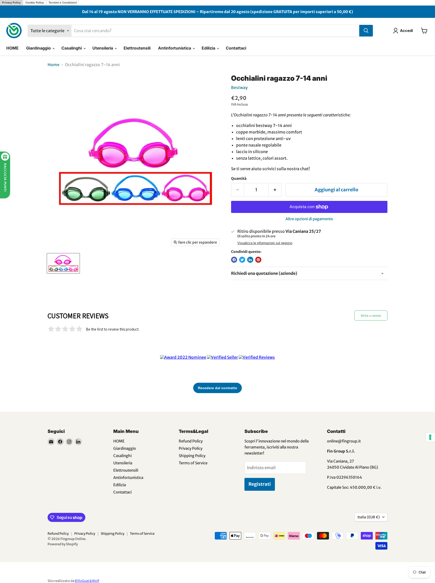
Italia (368, 517)
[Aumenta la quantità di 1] (275, 190)
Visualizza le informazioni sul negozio (264, 243)
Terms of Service (193, 463)
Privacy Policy (11, 2)
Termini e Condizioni (63, 2)
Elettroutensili (137, 48)
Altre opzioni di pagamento (309, 219)
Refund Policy (191, 441)
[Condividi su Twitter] (242, 260)
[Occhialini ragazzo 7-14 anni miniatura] (63, 263)
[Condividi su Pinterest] (258, 260)
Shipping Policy (192, 455)
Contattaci (236, 48)
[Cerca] (366, 30)
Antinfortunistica (175, 48)
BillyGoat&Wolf (87, 581)
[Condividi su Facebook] (234, 260)
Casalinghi (72, 48)
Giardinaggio (39, 48)
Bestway (239, 87)
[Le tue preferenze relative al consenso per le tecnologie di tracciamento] (430, 437)
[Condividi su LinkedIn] (250, 260)
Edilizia (209, 48)
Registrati (259, 484)
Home (53, 64)
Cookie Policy (34, 2)
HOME (12, 48)
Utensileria (103, 48)
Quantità (238, 178)
